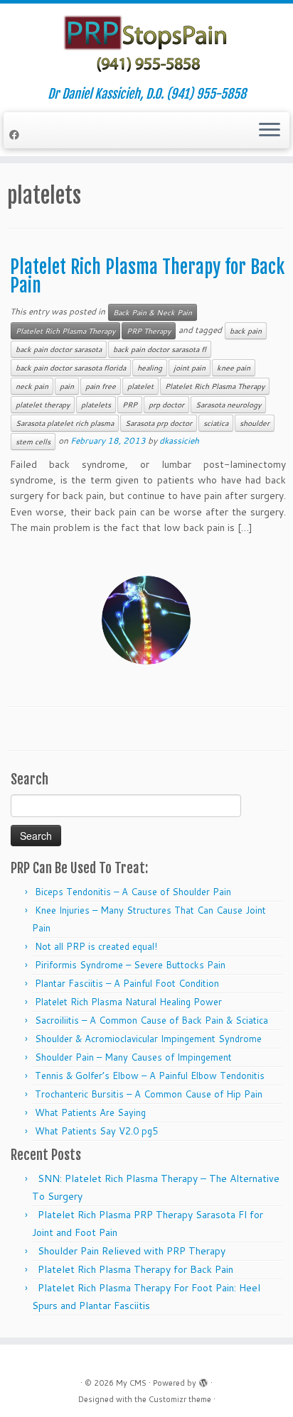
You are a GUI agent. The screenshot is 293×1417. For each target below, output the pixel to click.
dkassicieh (179, 440)
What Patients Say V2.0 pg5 (96, 1131)
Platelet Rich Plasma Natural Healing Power (128, 1001)
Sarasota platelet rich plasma (65, 423)
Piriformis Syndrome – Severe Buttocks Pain (130, 964)
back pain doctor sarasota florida (71, 368)
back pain (246, 331)
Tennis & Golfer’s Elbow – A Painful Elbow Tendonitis (150, 1075)
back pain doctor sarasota (59, 349)
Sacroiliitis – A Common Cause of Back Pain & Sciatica (151, 1020)
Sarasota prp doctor (158, 423)
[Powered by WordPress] (203, 1380)
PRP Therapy (149, 331)
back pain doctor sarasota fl (159, 349)
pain (67, 386)
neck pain (32, 386)
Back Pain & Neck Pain (152, 312)
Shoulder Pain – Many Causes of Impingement (133, 1057)
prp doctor (166, 405)
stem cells (33, 442)
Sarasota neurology (228, 405)
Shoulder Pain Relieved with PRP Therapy (131, 1251)
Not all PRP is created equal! (96, 946)
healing (149, 368)
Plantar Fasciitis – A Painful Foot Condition (127, 983)
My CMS (131, 1383)
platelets (96, 405)
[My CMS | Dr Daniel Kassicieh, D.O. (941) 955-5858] (146, 45)
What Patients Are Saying (90, 1112)
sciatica (215, 423)
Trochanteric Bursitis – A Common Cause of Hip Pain (148, 1094)
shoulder (255, 423)
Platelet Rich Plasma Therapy (65, 331)
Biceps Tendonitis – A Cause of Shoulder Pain (133, 891)
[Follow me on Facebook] (16, 135)
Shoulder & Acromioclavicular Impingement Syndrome (148, 1038)
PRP (129, 405)
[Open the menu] (269, 130)
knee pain (233, 368)
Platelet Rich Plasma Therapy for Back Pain (147, 276)
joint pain (190, 368)
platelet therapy (43, 405)
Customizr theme (180, 1399)
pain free (100, 386)
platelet (140, 386)
